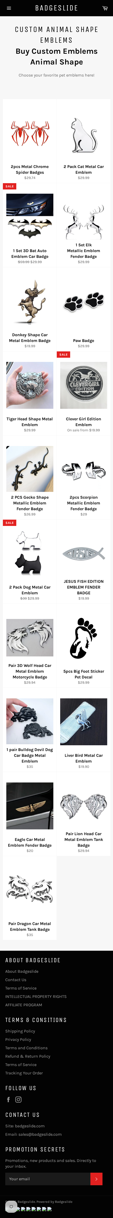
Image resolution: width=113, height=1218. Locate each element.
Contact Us (15, 979)
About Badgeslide (21, 971)
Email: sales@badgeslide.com (33, 1134)
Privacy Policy (18, 1039)
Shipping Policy (20, 1031)
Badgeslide (56, 8)
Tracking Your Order (24, 1072)
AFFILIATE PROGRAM (23, 1004)
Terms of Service (21, 988)
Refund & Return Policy (27, 1056)
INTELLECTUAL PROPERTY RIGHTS (36, 996)
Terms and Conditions (26, 1047)
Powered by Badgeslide (55, 1202)
